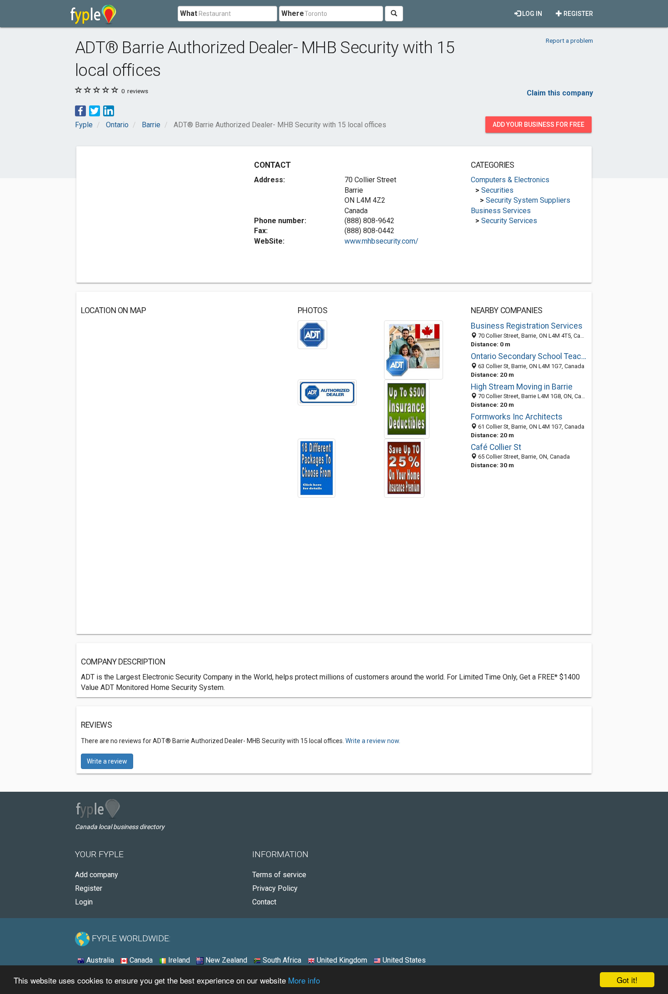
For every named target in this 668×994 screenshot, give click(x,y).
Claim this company (560, 93)
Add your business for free (538, 124)
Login (84, 902)
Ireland (178, 960)
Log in (531, 13)
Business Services (501, 210)
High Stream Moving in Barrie (522, 386)
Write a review (107, 761)
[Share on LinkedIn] (108, 110)
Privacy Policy (275, 888)
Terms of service (279, 874)
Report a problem (569, 40)
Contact (264, 902)
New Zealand (225, 960)
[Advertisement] (157, 214)
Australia (99, 960)
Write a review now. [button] (372, 740)
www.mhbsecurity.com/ (381, 241)
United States (403, 960)
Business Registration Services (527, 325)
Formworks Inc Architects (517, 416)
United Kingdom (341, 960)
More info (304, 980)
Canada (140, 960)
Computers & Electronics (510, 179)
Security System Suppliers (528, 200)
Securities (497, 190)
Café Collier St (496, 447)
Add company (96, 874)
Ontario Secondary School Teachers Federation (529, 356)
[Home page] (93, 13)
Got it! (627, 979)
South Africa (281, 960)
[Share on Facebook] (80, 110)
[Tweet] (94, 110)
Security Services (509, 220)
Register (577, 13)
